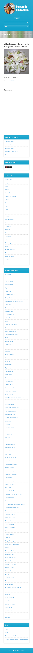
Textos (7, 253)
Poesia (7, 223)
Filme (6, 203)
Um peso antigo (9, 141)
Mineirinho (8, 451)
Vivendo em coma (10, 604)
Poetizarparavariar (10, 517)
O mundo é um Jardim (11, 481)
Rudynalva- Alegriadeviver (12, 541)
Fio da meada (8, 374)
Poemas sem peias (10, 514)
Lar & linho (8, 421)
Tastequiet (8, 581)
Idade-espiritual (9, 401)
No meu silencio (9, 467)
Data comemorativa (10, 196)
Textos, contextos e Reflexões (13, 587)
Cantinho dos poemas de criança (14, 301)
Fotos (6, 206)
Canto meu (8, 304)
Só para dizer (8, 561)
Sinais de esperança (10, 557)
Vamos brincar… (9, 145)
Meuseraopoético (10, 447)
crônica (7, 189)
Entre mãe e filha (9, 354)
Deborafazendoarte (10, 331)
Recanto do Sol (9, 521)
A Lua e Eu (8, 274)
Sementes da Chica (10, 551)
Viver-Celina (8, 607)
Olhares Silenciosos (10, 484)
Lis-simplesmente (10, 428)
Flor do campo (9, 381)
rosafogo (7, 537)
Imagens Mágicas (9, 404)
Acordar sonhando (10, 281)
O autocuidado (9, 155)
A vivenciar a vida (10, 278)
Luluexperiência (9, 431)
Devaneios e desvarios (11, 334)
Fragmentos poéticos (10, 388)
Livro (6, 209)
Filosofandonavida (10, 371)
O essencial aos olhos (11, 474)
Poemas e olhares (10, 511)
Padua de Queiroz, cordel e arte (13, 494)
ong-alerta (8, 487)
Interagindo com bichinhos (12, 407)
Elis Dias (7, 351)
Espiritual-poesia (9, 368)
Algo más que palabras (11, 288)
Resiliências (8, 236)
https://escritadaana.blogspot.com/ (14, 398)
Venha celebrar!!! (9, 148)
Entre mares (8, 358)
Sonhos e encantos (10, 564)
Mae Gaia (7, 437)
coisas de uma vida (10, 318)
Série (6, 246)
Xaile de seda (8, 611)
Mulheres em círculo (10, 457)
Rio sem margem (9, 534)
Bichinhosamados (10, 294)
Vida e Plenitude (9, 597)
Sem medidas (8, 547)
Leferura (7, 424)
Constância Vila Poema (11, 324)
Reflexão (7, 229)
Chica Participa (9, 311)
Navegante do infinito (11, 464)
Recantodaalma (9, 524)
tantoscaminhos (9, 577)
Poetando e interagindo (11, 151)
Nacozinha (8, 461)
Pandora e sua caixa (10, 501)
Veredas (7, 594)
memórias (8, 213)
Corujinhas (8, 328)
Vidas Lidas (8, 601)
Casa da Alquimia (9, 308)
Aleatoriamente (9, 284)
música (7, 216)
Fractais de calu (9, 384)
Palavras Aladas (9, 497)
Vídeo (6, 263)
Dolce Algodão (9, 341)
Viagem (7, 259)
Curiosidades (8, 193)
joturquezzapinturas (10, 411)
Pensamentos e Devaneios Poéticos (15, 504)
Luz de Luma (8, 434)
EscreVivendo (8, 364)
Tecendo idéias (9, 584)
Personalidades (9, 219)
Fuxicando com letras (10, 391)
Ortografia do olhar (10, 491)
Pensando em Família (11, 636)
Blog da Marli (8, 298)
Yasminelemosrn (9, 614)
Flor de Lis (7, 378)
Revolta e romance (10, 531)
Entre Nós (7, 361)
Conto (6, 186)
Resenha (7, 233)
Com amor (8, 321)
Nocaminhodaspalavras (11, 471)
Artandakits (8, 291)
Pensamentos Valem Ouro (12, 507)
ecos (6, 348)
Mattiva (7, 441)
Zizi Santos (8, 617)
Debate (7, 199)
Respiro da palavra (10, 527)
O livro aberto (8, 477)
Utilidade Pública (9, 256)
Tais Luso (7, 574)
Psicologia (8, 226)
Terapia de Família (10, 249)
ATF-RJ (6, 632)
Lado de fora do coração (11, 417)
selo (6, 239)
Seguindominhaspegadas (12, 544)
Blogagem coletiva (10, 183)
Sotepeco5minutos (10, 571)
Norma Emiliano (10, 80)
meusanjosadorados (10, 444)
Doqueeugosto (9, 344)
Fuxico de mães (9, 394)
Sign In (17, 18)
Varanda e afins (9, 591)
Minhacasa (8, 454)
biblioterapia (8, 179)
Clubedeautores (9, 314)
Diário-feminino (9, 338)
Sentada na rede (9, 554)
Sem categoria (9, 243)
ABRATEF (7, 629)
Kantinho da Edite (10, 414)
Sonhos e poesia (9, 567)
